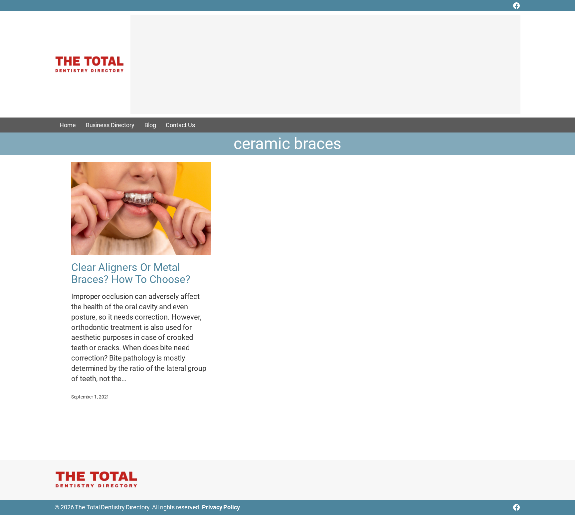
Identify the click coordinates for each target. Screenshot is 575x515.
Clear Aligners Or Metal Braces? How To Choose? (130, 273)
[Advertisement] (325, 67)
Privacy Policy (221, 507)
